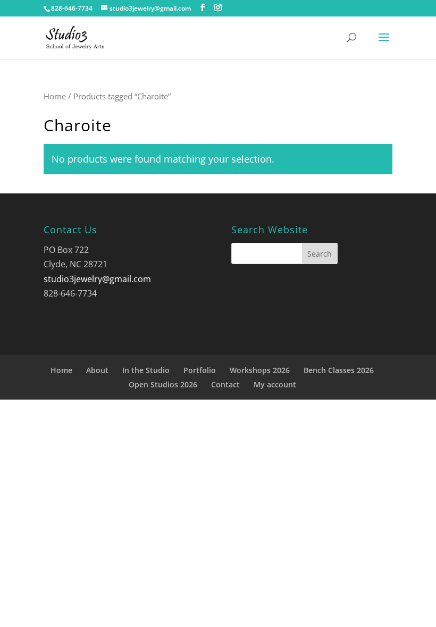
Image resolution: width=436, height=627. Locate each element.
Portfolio (199, 370)
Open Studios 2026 (163, 384)
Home (55, 96)
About (97, 370)
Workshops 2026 (260, 370)
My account (275, 384)
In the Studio (146, 370)
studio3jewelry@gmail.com (97, 279)
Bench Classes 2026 (339, 370)
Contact (225, 384)
